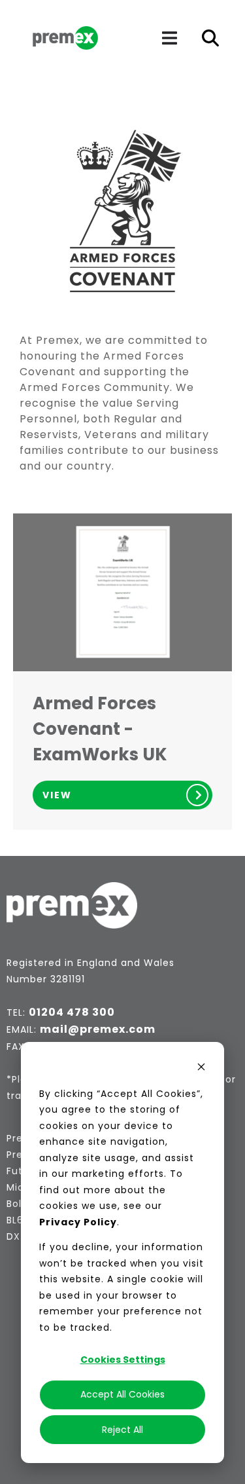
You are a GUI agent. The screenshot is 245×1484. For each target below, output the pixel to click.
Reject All (122, 1429)
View (57, 795)
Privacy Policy (78, 1222)
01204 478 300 (72, 1012)
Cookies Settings (122, 1359)
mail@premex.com (97, 1029)
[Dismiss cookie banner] (201, 1068)
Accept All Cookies (122, 1394)
